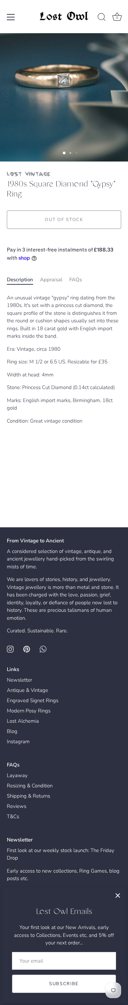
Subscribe (64, 984)
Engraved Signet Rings (32, 700)
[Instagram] (10, 648)
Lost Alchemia (23, 721)
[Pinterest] (26, 648)
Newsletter (19, 680)
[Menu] (10, 17)
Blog (12, 731)
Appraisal (51, 279)
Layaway (17, 775)
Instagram (18, 741)
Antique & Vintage (27, 690)
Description (20, 279)
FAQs (75, 279)
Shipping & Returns (28, 796)
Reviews (16, 806)
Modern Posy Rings (29, 710)
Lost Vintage (29, 173)
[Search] (101, 18)
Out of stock (64, 220)
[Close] (117, 895)
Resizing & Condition (30, 785)
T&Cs (13, 816)
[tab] (23, 280)
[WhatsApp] (43, 648)
